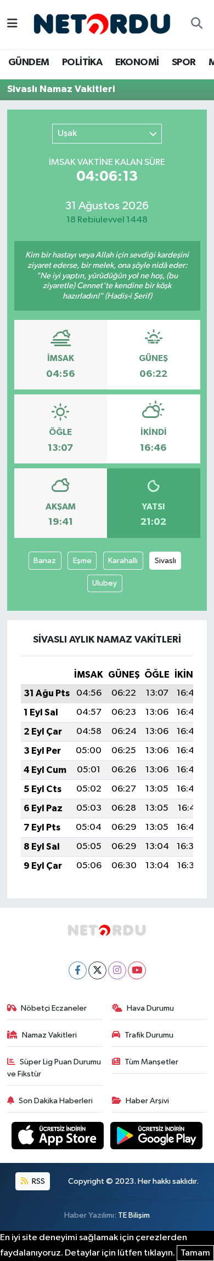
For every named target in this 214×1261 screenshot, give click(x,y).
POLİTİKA (82, 62)
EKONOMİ (137, 62)
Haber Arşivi (147, 1101)
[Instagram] (117, 970)
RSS (37, 1181)
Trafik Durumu (149, 1035)
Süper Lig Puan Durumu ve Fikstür (54, 1068)
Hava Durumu (150, 1008)
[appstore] (58, 1137)
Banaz (44, 561)
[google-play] (156, 1137)
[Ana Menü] (12, 24)
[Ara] (196, 25)
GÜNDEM (28, 62)
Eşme (82, 561)
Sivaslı (165, 561)
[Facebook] (78, 970)
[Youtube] (137, 970)
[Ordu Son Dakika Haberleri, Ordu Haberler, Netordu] (102, 24)
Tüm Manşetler (151, 1062)
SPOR (184, 62)
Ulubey (104, 583)
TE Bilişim (134, 1215)
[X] (97, 970)
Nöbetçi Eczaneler (54, 1008)
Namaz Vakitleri (49, 1035)
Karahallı (123, 561)
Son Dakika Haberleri (56, 1101)
